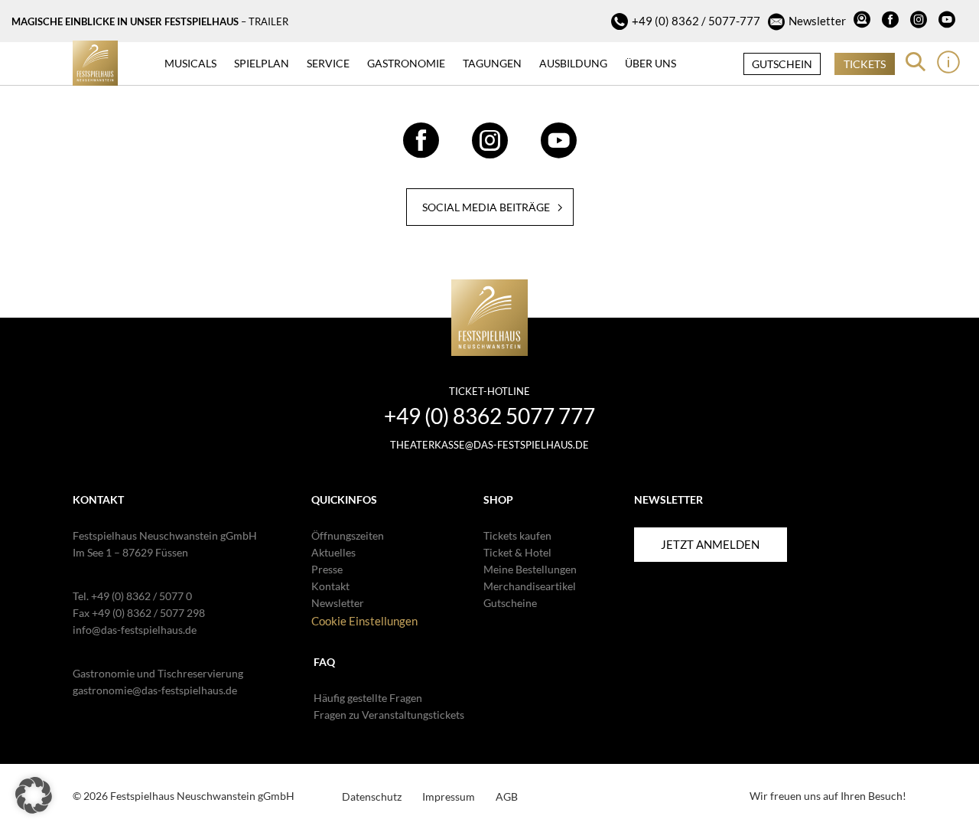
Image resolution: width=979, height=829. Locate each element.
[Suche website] (915, 62)
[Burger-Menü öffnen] (948, 62)
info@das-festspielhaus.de (135, 629)
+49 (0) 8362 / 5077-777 (696, 21)
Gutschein (782, 63)
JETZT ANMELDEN (710, 544)
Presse (327, 569)
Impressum (448, 796)
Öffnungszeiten (347, 535)
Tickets (865, 63)
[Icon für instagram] (920, 21)
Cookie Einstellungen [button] (364, 621)
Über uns (650, 63)
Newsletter (817, 21)
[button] (33, 795)
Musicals (190, 63)
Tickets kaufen (517, 535)
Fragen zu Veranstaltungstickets (389, 714)
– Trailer (264, 21)
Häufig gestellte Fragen (368, 697)
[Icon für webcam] (864, 21)
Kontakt (330, 585)
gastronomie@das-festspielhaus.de (155, 690)
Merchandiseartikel (529, 585)
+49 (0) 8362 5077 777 (489, 416)
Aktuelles (333, 552)
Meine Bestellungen (530, 569)
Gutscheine (510, 602)
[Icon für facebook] (892, 21)
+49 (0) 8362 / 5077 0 (141, 595)
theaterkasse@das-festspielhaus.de (489, 445)
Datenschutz (372, 796)
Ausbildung (573, 63)
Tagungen (492, 63)
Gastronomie (406, 63)
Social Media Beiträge (486, 207)
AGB (507, 796)
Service (328, 63)
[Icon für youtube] (948, 21)
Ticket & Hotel (517, 552)
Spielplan (261, 63)
